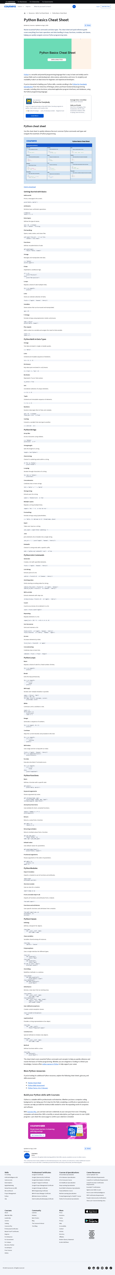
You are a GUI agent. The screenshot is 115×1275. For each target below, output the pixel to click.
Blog (33, 1221)
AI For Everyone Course (65, 1180)
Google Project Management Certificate (42, 1185)
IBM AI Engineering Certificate (40, 1191)
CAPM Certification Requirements (95, 1177)
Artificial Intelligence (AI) (11, 1177)
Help (60, 1223)
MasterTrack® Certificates (12, 1231)
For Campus (8, 1242)
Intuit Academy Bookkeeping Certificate (42, 1199)
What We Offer (8, 1215)
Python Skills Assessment (36, 1085)
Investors (61, 1215)
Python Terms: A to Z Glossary (38, 1088)
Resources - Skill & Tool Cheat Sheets (39, 13)
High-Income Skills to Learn (94, 1190)
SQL (6, 1199)
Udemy (6, 1253)
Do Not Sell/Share (64, 1242)
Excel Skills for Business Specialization (69, 1188)
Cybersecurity (8, 1180)
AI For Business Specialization (67, 1177)
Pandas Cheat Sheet (34, 1083)
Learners (34, 1213)
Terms (61, 1218)
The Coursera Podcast (38, 1223)
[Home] (24, 13)
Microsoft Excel (9, 1191)
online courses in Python (50, 1064)
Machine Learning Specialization (67, 1193)
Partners (34, 1215)
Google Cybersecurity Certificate (41, 1177)
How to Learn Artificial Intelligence (96, 1193)
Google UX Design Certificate (40, 1188)
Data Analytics (8, 1183)
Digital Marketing (9, 1185)
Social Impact (8, 1248)
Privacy (61, 1221)
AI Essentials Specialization (66, 1175)
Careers (7, 1221)
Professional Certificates (11, 1229)
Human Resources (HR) (11, 1188)
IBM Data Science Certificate (39, 1196)
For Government (9, 1239)
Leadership (8, 1218)
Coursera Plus (31, 1112)
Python (26, 74)
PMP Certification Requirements (95, 1195)
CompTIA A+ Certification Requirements (97, 1180)
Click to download (30, 187)
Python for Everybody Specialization (69, 1199)
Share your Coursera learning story (96, 1201)
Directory (61, 1234)
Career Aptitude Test (92, 1175)
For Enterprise (8, 1237)
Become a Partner (9, 1245)
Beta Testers (35, 1218)
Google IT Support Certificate (40, 1183)
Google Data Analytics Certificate (41, 1180)
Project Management (10, 1193)
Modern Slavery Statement (66, 1239)
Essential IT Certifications (93, 1187)
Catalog (7, 1223)
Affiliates (61, 1237)
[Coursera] (10, 6)
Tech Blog (34, 1226)
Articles (61, 1231)
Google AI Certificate (37, 1175)
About (6, 1213)
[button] (28, 6)
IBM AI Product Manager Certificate (41, 1193)
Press (60, 1213)
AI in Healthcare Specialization (67, 1183)
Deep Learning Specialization (67, 1185)
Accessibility (62, 1226)
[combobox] (51, 6)
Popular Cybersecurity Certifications (96, 1198)
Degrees (7, 1234)
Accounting (8, 1175)
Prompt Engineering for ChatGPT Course (70, 1196)
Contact (61, 1229)
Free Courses (8, 1250)
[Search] (74, 6)
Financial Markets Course (66, 1191)
